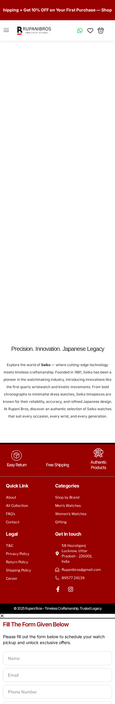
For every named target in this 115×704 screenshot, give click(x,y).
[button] (57, 616)
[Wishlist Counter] (90, 30)
